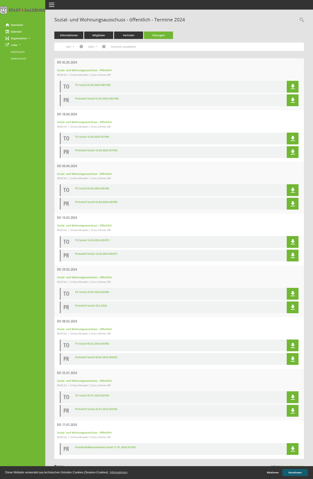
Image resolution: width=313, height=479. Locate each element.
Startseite (17, 25)
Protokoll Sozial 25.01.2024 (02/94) (96, 409)
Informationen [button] (119, 472)
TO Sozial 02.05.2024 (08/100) (92, 85)
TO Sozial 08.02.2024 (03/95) (92, 343)
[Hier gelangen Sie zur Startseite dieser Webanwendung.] (22, 10)
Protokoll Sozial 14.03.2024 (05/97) (96, 253)
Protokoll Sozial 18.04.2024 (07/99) (96, 150)
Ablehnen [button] (273, 472)
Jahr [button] (69, 46)
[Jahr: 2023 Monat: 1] (81, 46)
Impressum (18, 51)
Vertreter (128, 35)
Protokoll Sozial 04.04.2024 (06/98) (96, 202)
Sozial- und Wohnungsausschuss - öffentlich (84, 70)
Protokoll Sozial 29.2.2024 (91, 305)
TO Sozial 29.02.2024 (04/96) (92, 292)
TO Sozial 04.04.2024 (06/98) (92, 188)
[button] (22, 38)
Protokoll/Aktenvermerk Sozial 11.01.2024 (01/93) (105, 447)
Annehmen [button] (295, 472)
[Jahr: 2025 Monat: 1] (104, 46)
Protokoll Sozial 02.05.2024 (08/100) (97, 98)
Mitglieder (98, 35)
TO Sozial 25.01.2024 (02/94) (92, 395)
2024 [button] (91, 46)
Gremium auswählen (123, 46)
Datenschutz (18, 58)
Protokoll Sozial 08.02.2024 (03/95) (96, 357)
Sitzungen (158, 35)
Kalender (16, 31)
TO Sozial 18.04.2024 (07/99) (92, 136)
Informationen (69, 35)
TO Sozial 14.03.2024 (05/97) (92, 240)
